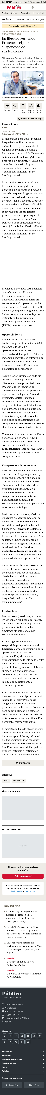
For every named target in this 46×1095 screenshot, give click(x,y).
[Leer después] (23, 106)
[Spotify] (16, 1041)
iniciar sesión (17, 891)
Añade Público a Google (32, 118)
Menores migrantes (20, 2)
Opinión (14, 13)
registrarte (30, 891)
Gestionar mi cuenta (14, 1004)
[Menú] (3, 7)
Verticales (6, 1055)
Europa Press (10, 124)
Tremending (25, 13)
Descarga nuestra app (12, 1078)
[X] (22, 1036)
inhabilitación (19, 780)
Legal (4, 1067)
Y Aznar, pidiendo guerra (20, 961)
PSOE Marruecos (34, 2)
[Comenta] (15, 106)
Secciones (7, 1051)
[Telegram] (10, 1041)
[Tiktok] (4, 1041)
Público (11, 994)
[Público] (18, 7)
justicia (6, 780)
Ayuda (8, 1021)
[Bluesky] (28, 1036)
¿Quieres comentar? (23, 876)
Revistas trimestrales (12, 1059)
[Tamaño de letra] (31, 106)
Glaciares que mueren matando (24, 973)
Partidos (30, 19)
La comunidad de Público (17, 1018)
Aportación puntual (14, 1011)
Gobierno (20, 19)
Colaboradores (9, 1063)
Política (5, 13)
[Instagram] (33, 1036)
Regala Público (12, 1015)
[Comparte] (7, 106)
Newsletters (10, 1008)
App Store (35, 1085)
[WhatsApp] (22, 1041)
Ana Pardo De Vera (17, 965)
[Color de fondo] (39, 106)
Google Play (13, 1085)
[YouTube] (39, 1036)
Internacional (38, 13)
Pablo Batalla (15, 977)
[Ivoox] (28, 1041)
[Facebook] (16, 1036)
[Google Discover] (10, 1036)
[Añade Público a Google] (4, 1036)
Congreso (40, 19)
